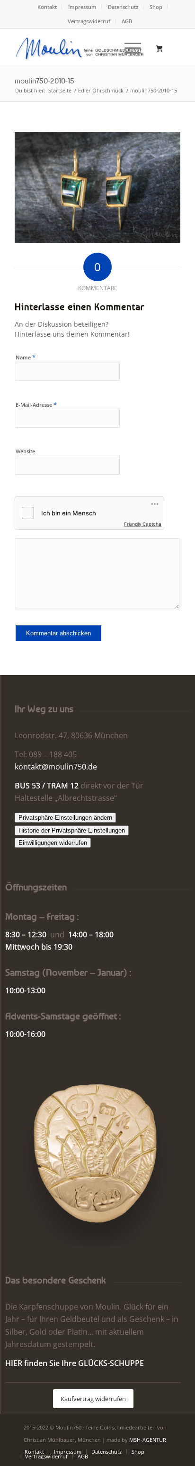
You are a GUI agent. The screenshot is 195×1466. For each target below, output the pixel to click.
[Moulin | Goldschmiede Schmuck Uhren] (81, 48)
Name (25, 357)
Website (25, 451)
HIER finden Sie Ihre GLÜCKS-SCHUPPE (74, 1363)
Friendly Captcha (142, 524)
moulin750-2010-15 (44, 80)
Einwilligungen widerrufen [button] (52, 842)
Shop (156, 6)
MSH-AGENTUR (147, 1439)
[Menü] (128, 48)
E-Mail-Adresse (36, 404)
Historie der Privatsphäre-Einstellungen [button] (71, 830)
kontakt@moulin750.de (56, 766)
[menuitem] (47, 7)
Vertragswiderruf (89, 21)
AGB (127, 21)
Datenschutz (123, 6)
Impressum (82, 6)
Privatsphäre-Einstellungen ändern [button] (65, 817)
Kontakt (47, 6)
